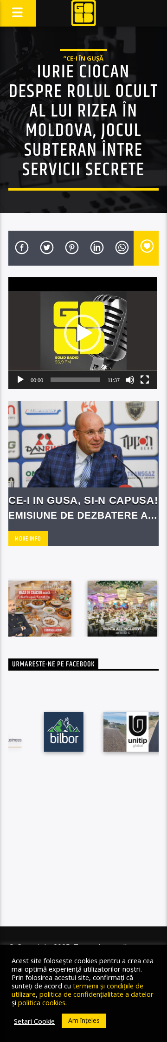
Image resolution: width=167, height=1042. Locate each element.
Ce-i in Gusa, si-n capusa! (83, 500)
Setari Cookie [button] (34, 1021)
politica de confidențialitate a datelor (96, 994)
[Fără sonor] (130, 379)
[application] (82, 333)
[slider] (75, 379)
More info (28, 538)
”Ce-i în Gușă (83, 58)
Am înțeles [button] (84, 1020)
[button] (82, 333)
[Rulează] (20, 379)
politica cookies (41, 1002)
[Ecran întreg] (144, 379)
